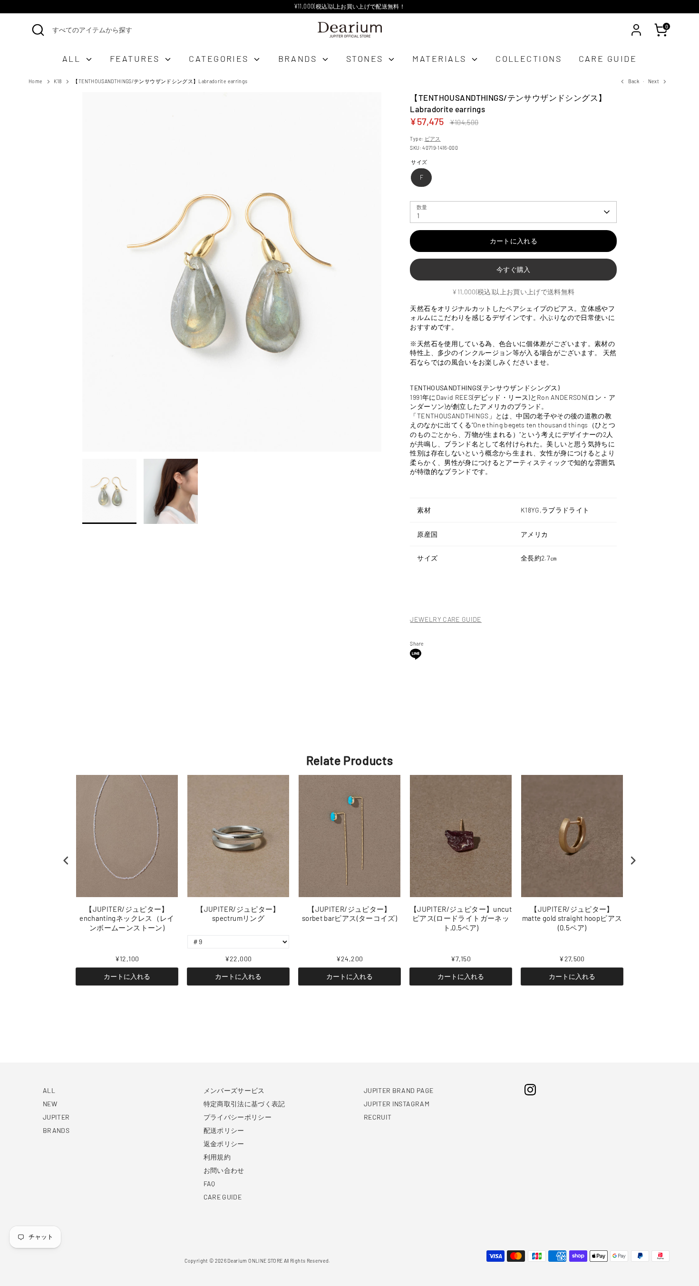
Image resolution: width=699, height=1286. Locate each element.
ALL (73, 58)
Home (35, 81)
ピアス (433, 138)
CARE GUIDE (608, 58)
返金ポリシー (224, 1144)
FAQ (209, 1184)
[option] (232, 275)
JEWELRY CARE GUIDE (445, 619)
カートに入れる (127, 976)
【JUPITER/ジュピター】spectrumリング (238, 914)
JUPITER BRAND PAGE (398, 1090)
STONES (366, 58)
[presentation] (66, 860)
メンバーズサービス (234, 1090)
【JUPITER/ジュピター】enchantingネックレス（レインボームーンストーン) (126, 918)
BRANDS (299, 58)
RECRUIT (377, 1117)
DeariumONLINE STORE (254, 1260)
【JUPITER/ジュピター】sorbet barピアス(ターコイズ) (349, 914)
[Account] (636, 29)
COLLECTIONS (528, 58)
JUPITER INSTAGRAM (396, 1104)
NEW (50, 1104)
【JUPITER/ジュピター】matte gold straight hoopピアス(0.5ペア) (572, 918)
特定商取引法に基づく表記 (244, 1104)
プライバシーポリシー (238, 1117)
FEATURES (136, 58)
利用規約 (217, 1157)
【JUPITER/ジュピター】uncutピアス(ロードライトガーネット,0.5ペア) (461, 918)
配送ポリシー (224, 1130)
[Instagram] (530, 1089)
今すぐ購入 (513, 269)
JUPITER (56, 1117)
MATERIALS (440, 58)
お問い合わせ (224, 1170)
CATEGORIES (220, 58)
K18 (57, 81)
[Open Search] (38, 29)
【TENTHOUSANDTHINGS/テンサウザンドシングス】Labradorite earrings (160, 81)
